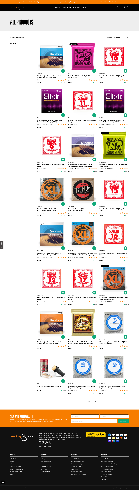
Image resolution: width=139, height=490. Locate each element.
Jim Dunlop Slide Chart (107, 461)
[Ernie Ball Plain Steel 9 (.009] (51, 145)
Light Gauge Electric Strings (78, 474)
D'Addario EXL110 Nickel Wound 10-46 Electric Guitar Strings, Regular (113, 298)
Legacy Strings (75, 469)
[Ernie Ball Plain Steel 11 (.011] (82, 101)
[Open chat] (3, 482)
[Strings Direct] (17, 7)
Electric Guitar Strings (77, 464)
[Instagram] (46, 442)
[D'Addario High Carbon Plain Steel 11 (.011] (114, 367)
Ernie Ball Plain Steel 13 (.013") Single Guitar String (113, 209)
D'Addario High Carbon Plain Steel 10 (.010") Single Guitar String (82, 387)
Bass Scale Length (106, 471)
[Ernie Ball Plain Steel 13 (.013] (114, 189)
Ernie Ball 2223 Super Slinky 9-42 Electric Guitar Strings (81, 76)
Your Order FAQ (45, 464)
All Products (18, 16)
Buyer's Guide (44, 469)
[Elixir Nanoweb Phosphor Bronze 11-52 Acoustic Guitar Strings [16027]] (114, 101)
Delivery (43, 459)
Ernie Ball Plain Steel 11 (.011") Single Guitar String (82, 121)
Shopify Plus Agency (118, 487)
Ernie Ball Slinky (75, 459)
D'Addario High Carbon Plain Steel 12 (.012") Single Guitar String (113, 342)
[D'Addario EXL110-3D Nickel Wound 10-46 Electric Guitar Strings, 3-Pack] (51, 189)
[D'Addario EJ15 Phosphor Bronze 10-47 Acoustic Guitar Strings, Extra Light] (51, 322)
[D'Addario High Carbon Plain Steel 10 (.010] (82, 367)
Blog (11, 474)
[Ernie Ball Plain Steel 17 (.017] (82, 278)
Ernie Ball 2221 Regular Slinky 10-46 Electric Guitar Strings (113, 165)
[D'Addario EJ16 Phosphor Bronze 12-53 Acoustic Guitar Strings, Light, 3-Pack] (51, 234)
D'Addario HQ (104, 479)
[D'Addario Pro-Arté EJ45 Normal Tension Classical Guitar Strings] (82, 189)
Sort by (109, 37)
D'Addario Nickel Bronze (77, 461)
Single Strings (67, 7)
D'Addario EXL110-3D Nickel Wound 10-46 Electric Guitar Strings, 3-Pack (50, 209)
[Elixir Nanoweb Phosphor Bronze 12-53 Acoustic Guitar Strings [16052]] (51, 101)
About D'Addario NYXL (107, 466)
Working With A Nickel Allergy (109, 464)
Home (11, 16)
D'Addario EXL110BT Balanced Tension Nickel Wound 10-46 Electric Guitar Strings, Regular (82, 254)
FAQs (11, 487)
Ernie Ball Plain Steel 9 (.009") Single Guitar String (50, 165)
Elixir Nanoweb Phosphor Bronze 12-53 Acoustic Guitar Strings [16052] (49, 121)
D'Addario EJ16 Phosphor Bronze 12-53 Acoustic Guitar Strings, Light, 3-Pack (49, 254)
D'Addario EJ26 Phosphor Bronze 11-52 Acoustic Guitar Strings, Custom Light (80, 165)
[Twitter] (43, 442)
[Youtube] (49, 442)
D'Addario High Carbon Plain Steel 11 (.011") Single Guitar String (113, 387)
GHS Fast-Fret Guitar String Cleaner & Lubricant (49, 387)
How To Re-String (105, 459)
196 (89, 402)
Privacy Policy (13, 464)
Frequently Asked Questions (17, 469)
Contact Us (13, 461)
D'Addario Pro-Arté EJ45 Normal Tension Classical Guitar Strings (81, 209)
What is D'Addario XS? (107, 469)
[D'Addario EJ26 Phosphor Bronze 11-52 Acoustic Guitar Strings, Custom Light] (82, 145)
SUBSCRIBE (123, 421)
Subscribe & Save (45, 471)
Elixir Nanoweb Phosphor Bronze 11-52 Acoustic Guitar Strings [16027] (111, 121)
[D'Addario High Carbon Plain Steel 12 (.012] (114, 322)
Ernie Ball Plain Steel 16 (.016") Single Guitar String (113, 254)
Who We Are (13, 459)
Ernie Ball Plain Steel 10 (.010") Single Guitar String (113, 76)
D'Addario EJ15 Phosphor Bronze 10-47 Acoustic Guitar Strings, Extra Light (49, 342)
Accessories (76, 7)
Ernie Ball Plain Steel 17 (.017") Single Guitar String (82, 298)
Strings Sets (56, 7)
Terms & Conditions (15, 466)
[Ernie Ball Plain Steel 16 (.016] (114, 234)
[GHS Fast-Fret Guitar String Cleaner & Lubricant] (51, 367)
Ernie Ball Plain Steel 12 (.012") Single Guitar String (51, 298)
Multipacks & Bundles (77, 471)
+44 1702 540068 (46, 446)
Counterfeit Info (105, 477)
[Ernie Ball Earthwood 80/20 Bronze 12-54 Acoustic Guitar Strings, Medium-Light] (82, 322)
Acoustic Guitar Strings (77, 466)
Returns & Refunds (46, 461)
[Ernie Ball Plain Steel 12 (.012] (51, 278)
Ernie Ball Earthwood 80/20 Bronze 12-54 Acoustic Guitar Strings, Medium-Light (81, 342)
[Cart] (127, 7)
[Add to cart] (63, 71)
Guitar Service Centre (16, 471)
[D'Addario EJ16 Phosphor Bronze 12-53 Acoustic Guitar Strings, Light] (51, 56)
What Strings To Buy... (107, 474)
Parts (84, 7)
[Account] (124, 7)
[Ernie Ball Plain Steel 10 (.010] (114, 56)
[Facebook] (40, 442)
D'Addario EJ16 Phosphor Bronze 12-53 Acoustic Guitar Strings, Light (49, 76)
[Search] (117, 7)
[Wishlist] (121, 7)
